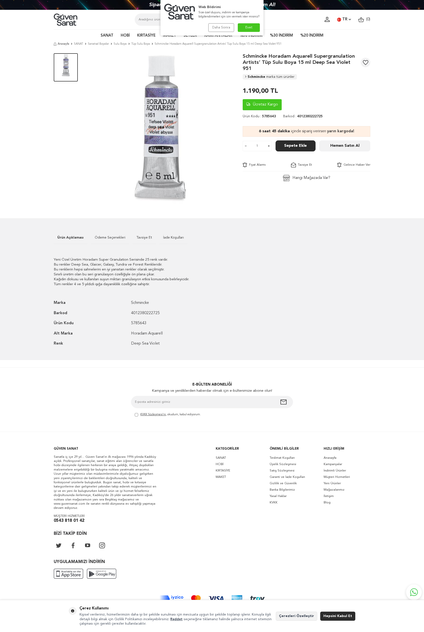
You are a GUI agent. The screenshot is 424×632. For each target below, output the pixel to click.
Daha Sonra (221, 27)
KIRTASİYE (146, 36)
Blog (327, 502)
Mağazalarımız (334, 489)
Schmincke (271, 77)
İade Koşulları (173, 237)
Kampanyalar (333, 464)
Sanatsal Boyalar (98, 43)
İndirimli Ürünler (335, 470)
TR (344, 19)
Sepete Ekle (295, 146)
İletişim (329, 496)
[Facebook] (73, 545)
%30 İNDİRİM (281, 36)
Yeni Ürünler (332, 483)
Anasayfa (63, 43)
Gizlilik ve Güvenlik (283, 483)
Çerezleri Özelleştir (296, 616)
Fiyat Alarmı (256, 164)
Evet (248, 27)
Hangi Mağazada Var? (311, 178)
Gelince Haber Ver (356, 164)
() (367, 19)
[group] (160, 128)
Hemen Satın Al (344, 146)
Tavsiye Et (304, 164)
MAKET (169, 36)
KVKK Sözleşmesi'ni (153, 414)
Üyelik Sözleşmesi (283, 464)
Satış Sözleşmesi (282, 470)
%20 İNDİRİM (311, 36)
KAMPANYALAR (218, 36)
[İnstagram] (102, 545)
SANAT (107, 36)
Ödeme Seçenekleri (110, 237)
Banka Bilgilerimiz (282, 489)
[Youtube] (88, 545)
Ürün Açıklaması (70, 237)
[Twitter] (59, 545)
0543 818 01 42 (69, 521)
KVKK (274, 502)
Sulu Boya (120, 43)
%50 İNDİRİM (251, 36)
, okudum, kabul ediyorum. (170, 414)
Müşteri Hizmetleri (337, 477)
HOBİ (125, 36)
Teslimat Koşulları (282, 457)
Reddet (176, 619)
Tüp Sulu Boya (140, 43)
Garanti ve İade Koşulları (287, 477)
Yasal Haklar (278, 496)
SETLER (190, 36)
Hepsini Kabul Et (337, 616)
